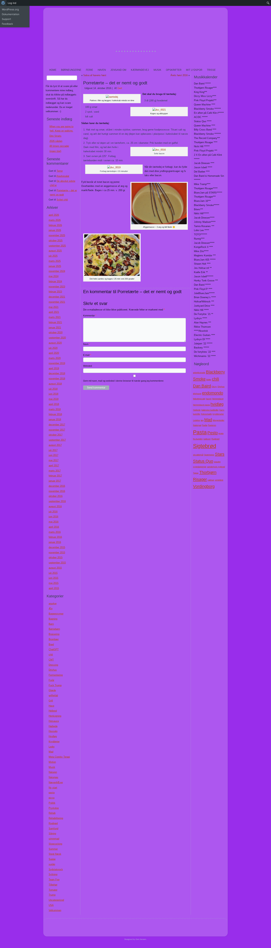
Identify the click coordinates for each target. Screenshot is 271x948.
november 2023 (57, 286)
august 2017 (55, 445)
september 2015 (57, 562)
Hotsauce (54, 721)
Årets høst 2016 (179, 75)
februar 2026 (55, 225)
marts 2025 (55, 261)
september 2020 (57, 337)
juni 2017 (53, 455)
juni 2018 (53, 393)
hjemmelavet (217, 399)
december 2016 (57, 486)
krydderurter (218, 414)
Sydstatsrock (56, 869)
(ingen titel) (55, 151)
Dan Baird (202, 386)
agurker (53, 603)
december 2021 (57, 296)
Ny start (53, 787)
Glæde (52, 690)
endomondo (212, 393)
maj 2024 (53, 276)
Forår (51, 680)
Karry (221, 410)
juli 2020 (53, 348)
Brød (51, 644)
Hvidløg (53, 736)
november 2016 (57, 491)
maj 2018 (53, 399)
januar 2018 (55, 419)
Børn (51, 624)
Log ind (12, 2)
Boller (208, 379)
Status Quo (203, 461)
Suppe (52, 859)
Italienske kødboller (210, 410)
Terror (60, 171)
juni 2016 (53, 516)
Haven (102, 70)
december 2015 (57, 547)
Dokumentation (10, 14)
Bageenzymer (56, 613)
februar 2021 (55, 322)
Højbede (53, 726)
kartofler (196, 414)
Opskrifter (173, 70)
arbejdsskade (199, 372)
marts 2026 (55, 220)
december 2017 (57, 424)
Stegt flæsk (55, 854)
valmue (211, 480)
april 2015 (54, 588)
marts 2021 (55, 317)
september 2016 (57, 501)
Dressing (53, 665)
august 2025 (55, 250)
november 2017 (57, 429)
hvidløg (217, 404)
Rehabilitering (56, 818)
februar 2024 (55, 281)
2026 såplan (55, 141)
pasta (52, 792)
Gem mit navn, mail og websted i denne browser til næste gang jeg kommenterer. (123, 381)
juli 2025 (53, 255)
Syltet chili (62, 199)
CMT (51, 659)
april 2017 (54, 465)
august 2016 (55, 506)
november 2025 (57, 235)
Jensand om (118, 70)
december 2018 (57, 373)
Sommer (53, 849)
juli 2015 (53, 573)
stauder (217, 462)
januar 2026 (55, 230)
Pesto (212, 432)
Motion (52, 762)
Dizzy (214, 386)
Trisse (211, 70)
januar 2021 (55, 327)
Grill (51, 700)
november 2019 (57, 363)
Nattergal (197, 425)
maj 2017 (53, 460)
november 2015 (57, 552)
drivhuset (197, 393)
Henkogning (55, 716)
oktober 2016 (55, 496)
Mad (51, 751)
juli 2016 (53, 511)
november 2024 (57, 271)
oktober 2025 (55, 240)
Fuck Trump (55, 685)
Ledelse (196, 420)
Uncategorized (56, 900)
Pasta (200, 432)
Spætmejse (209, 455)
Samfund (53, 828)
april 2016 (54, 526)
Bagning (53, 618)
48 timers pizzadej (59, 146)
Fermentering (56, 675)
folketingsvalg (199, 399)
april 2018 (54, 404)
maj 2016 (53, 521)
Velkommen (55, 910)
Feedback (7, 23)
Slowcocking (55, 843)
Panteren (212, 425)
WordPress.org (10, 9)
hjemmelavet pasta (201, 405)
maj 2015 (53, 583)
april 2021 (54, 312)
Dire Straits (55, 136)
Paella (204, 425)
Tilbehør (53, 884)
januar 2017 (55, 480)
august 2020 (55, 342)
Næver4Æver (56, 782)
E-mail (87, 355)
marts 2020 (55, 358)
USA (51, 905)
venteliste (219, 480)
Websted (87, 366)
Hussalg (53, 731)
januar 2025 (55, 266)
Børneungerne (71, 70)
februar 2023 (55, 291)
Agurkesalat (62, 176)
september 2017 (57, 440)
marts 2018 (55, 409)
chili (51, 654)
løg (202, 420)
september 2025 (57, 245)
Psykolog (54, 808)
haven (208, 399)
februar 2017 (55, 475)
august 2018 (55, 383)
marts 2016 (55, 532)
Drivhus (53, 669)
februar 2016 (55, 537)
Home (52, 70)
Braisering (54, 634)
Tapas (196, 473)
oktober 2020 (55, 332)
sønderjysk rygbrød (216, 467)
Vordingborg (204, 486)
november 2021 (57, 302)
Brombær (54, 639)
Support (6, 19)
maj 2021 (53, 307)
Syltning (53, 874)
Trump (52, 894)
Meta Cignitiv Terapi (59, 756)
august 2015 (55, 567)
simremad (54, 838)
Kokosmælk (206, 414)
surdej (52, 864)
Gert (119, 88)
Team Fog (54, 879)
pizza (51, 797)
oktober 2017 (55, 434)
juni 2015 (53, 578)
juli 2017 (53, 450)
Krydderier (54, 741)
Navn (86, 344)
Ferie (89, 70)
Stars (219, 454)
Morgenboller (218, 420)
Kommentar (89, 315)
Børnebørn (54, 629)
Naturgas (53, 777)
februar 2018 (55, 414)
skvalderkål (198, 455)
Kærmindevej (140, 70)
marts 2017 (55, 470)
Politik (52, 803)
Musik (157, 70)
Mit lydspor (194, 70)
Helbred (53, 710)
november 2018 (57, 378)
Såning (52, 833)
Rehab (52, 813)
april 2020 (54, 353)
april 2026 (54, 215)
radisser (207, 439)
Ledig (51, 746)
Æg (50, 608)
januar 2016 (55, 542)
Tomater (53, 889)
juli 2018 (53, 388)
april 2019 (54, 368)
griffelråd (53, 695)
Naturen (53, 772)
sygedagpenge (199, 467)
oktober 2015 (55, 557)
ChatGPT (54, 649)
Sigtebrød (204, 446)
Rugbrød (53, 823)
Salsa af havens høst (94, 75)
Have (51, 705)
